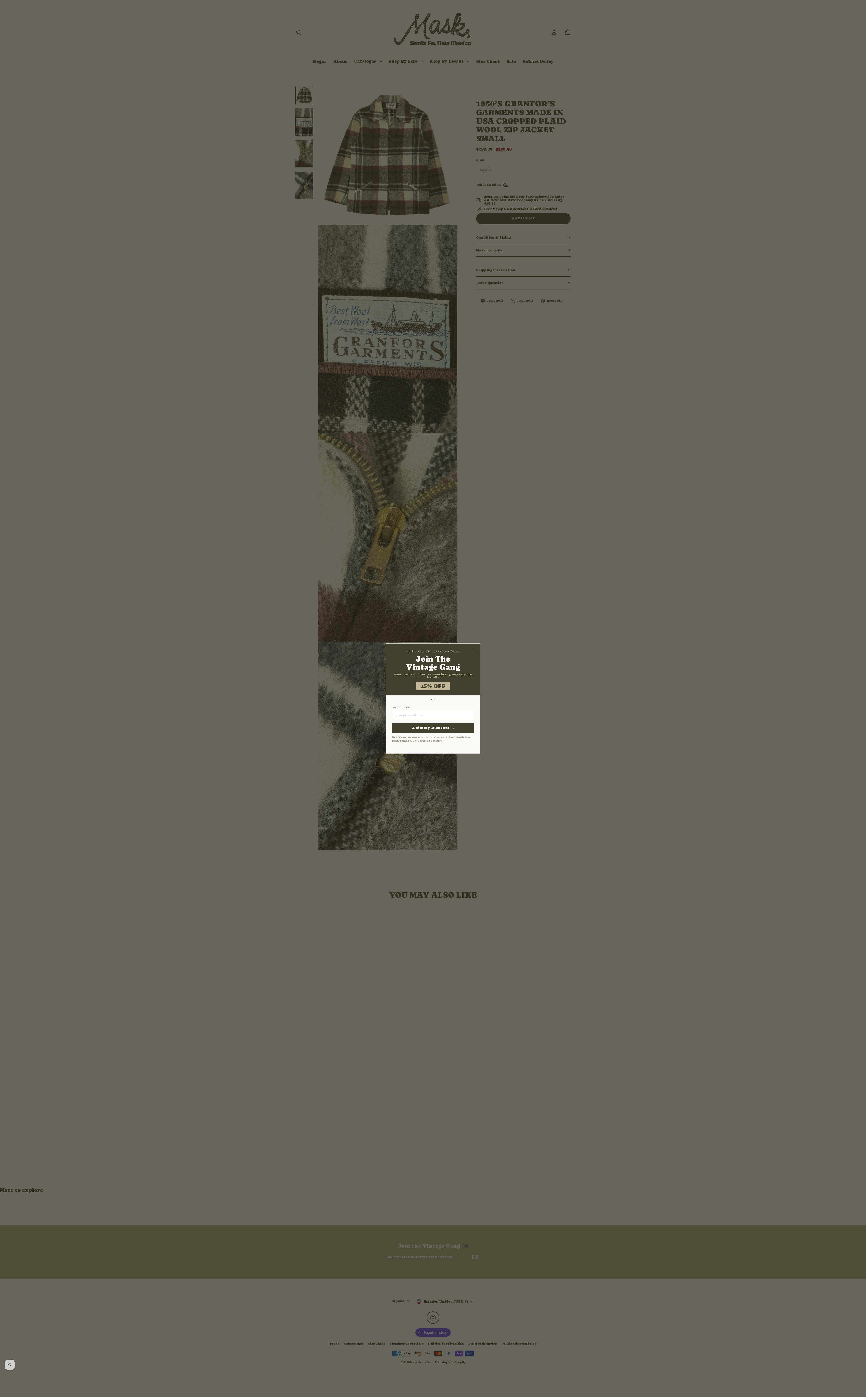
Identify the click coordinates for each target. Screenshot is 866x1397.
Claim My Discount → (432, 728)
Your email (401, 708)
